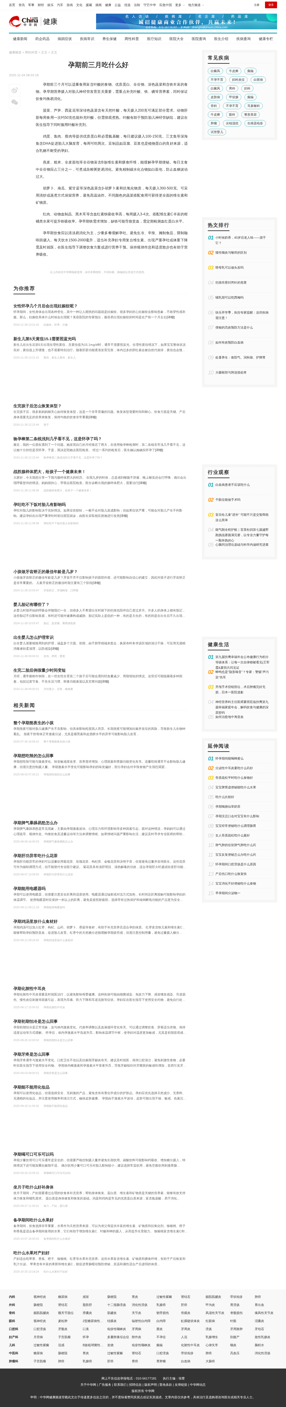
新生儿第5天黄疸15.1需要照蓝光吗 (44, 339)
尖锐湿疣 (232, 123)
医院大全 (176, 39)
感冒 (86, 1297)
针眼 (233, 1321)
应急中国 (165, 5)
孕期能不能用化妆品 (31, 1087)
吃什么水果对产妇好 (31, 1253)
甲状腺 (233, 97)
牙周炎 (185, 1329)
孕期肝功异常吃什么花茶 (35, 855)
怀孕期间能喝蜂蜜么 (229, 758)
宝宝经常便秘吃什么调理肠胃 (235, 826)
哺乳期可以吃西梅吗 (229, 297)
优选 (127, 5)
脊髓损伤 (236, 1313)
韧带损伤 (162, 1313)
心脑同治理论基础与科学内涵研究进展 (242, 544)
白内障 (161, 1321)
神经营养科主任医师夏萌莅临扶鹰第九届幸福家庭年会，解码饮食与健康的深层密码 (242, 707)
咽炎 (233, 1345)
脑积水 (259, 1345)
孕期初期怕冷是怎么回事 (35, 1021)
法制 (137, 5)
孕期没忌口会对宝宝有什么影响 (237, 816)
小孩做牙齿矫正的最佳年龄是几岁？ (45, 571)
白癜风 (215, 71)
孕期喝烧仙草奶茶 (227, 806)
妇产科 (13, 1337)
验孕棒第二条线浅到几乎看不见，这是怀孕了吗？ (57, 439)
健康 (108, 5)
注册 (256, 4)
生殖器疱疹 (255, 123)
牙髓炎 (62, 1329)
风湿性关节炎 (215, 1313)
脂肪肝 (87, 1305)
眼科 (232, 114)
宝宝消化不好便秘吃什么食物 (235, 883)
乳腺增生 (212, 1337)
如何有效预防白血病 (229, 342)
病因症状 (65, 39)
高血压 (235, 1353)
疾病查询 (243, 39)
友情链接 (181, 1384)
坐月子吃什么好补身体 (33, 1187)
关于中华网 (88, 1384)
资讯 (22, 5)
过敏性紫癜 (164, 1297)
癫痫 (250, 71)
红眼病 (210, 1321)
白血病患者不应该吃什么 (232, 484)
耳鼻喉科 (253, 106)
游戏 (70, 5)
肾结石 (185, 1297)
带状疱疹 (236, 1297)
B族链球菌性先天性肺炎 (99, 1345)
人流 (184, 1337)
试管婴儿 (217, 132)
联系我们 (120, 1384)
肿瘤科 (13, 1361)
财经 (41, 5)
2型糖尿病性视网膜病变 (99, 1321)
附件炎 (136, 1337)
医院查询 (199, 39)
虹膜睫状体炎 (190, 1321)
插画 (98, 5)
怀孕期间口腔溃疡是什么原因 (235, 864)
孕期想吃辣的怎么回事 (33, 755)
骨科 (214, 106)
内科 (12, 1297)
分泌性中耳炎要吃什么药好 (234, 768)
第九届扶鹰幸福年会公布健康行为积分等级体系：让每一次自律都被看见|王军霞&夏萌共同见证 (242, 662)
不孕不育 (217, 79)
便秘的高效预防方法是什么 (234, 327)
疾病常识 (87, 39)
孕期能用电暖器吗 (29, 888)
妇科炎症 (238, 79)
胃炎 (135, 1297)
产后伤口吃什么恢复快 (231, 874)
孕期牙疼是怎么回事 (31, 1054)
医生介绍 (221, 39)
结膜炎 (112, 1321)
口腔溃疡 (40, 1329)
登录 (271, 4)
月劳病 (38, 1337)
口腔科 (13, 1329)
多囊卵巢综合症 (118, 1337)
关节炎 (136, 1313)
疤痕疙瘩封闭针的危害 (231, 282)
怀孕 (86, 1337)
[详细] (171, 317)
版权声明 (150, 1384)
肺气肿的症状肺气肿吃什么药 (235, 845)
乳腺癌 (161, 1305)
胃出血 (259, 1305)
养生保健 (109, 39)
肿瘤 (214, 123)
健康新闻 (20, 39)
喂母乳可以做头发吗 (229, 267)
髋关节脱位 (66, 1313)
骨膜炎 (185, 1313)
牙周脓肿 (236, 1329)
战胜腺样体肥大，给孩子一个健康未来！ (49, 471)
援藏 (89, 5)
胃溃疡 (235, 1305)
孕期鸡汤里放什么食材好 (35, 921)
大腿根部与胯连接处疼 (231, 372)
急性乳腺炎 (262, 1337)
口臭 (86, 1329)
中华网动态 (198, 1384)
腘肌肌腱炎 (213, 1297)
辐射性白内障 (141, 1321)
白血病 (185, 1361)
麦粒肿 (62, 1321)
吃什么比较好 (224, 797)
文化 (79, 5)
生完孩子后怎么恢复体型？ (37, 406)
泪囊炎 (259, 1321)
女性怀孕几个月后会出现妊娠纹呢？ (45, 306)
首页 (12, 5)
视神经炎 (40, 1297)
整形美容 (250, 114)
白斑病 (258, 79)
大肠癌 (210, 1361)
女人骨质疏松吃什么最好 (232, 835)
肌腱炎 (112, 1313)
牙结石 (259, 1329)
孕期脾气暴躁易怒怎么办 (35, 823)
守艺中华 (149, 5)
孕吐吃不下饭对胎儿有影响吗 (39, 504)
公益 (118, 5)
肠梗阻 (112, 1297)
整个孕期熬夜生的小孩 (33, 723)
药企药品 (42, 39)
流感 (61, 1345)
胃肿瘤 (161, 1361)
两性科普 (132, 39)
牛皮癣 (233, 71)
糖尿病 (62, 1297)
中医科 (13, 1353)
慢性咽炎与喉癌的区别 (231, 252)
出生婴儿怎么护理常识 (33, 637)
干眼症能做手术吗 (227, 499)
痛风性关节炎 (264, 1313)
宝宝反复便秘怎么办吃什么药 (235, 854)
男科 (232, 88)
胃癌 (135, 1361)
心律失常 (212, 1345)
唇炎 (159, 1329)
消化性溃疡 (139, 1305)
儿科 (12, 1345)
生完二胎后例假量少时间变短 (39, 670)
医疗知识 (154, 39)
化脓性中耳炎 (190, 1345)
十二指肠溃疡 (116, 1305)
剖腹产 (235, 1337)
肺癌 (258, 1297)
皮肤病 (215, 97)
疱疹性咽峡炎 (116, 1329)
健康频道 (15, 52)
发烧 (110, 1345)
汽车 (60, 5)
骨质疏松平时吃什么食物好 (234, 777)
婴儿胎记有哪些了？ (31, 604)
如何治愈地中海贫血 (229, 717)
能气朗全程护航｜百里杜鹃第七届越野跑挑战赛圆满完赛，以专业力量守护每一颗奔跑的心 (242, 535)
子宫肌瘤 (64, 1337)
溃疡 (209, 1329)
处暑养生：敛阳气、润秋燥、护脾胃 (240, 357)
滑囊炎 (87, 1313)
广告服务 (105, 1384)
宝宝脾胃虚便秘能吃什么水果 (235, 787)
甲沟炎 (210, 1305)
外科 (12, 1305)
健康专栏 (266, 39)
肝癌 (184, 1305)
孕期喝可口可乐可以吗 (33, 1154)
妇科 (247, 88)
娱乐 (50, 5)
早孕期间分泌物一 (227, 893)
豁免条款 (166, 1384)
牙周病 (136, 1329)
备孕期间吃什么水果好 (33, 1220)
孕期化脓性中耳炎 (29, 988)
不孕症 (161, 1337)
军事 (31, 5)
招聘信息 (135, 1384)
